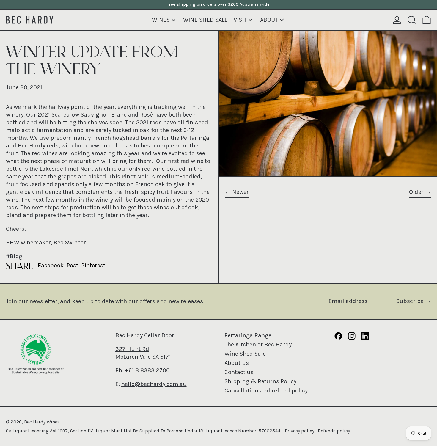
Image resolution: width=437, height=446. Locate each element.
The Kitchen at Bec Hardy (258, 344)
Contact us (239, 372)
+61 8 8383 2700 (147, 370)
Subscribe (410, 301)
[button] (411, 20)
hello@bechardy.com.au (154, 384)
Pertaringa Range (247, 335)
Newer (240, 192)
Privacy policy (299, 431)
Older (416, 192)
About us (236, 362)
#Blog (14, 256)
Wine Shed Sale (245, 353)
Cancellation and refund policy (266, 390)
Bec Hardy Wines (42, 422)
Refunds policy (334, 431)
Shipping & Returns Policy (260, 381)
